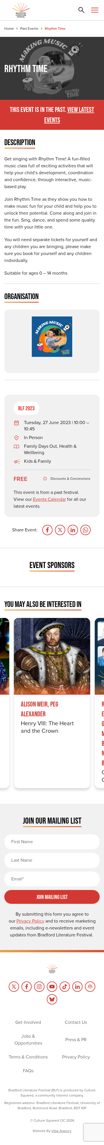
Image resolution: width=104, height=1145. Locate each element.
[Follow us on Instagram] (39, 986)
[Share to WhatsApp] (85, 530)
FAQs (28, 1070)
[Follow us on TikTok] (65, 986)
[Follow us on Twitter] (14, 986)
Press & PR (76, 1039)
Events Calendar (49, 499)
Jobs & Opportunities (28, 1039)
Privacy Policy (76, 1057)
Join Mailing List (52, 897)
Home (9, 28)
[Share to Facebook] (47, 530)
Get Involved (28, 1022)
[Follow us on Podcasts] (90, 986)
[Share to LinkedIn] (73, 530)
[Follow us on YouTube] (52, 986)
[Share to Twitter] (60, 530)
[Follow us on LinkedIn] (77, 986)
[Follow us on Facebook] (26, 986)
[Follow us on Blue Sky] (52, 999)
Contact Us (76, 1022)
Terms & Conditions (28, 1057)
